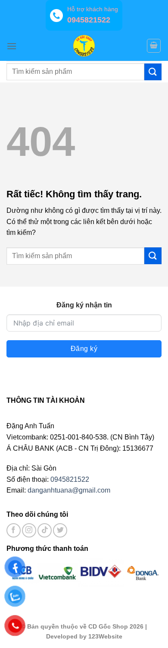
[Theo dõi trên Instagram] (29, 530)
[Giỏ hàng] (154, 46)
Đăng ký (84, 348)
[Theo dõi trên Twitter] (60, 530)
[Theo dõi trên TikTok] (44, 530)
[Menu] (11, 46)
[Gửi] (153, 71)
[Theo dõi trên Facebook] (13, 530)
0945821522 (69, 479)
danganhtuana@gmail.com (69, 490)
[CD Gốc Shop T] (84, 46)
